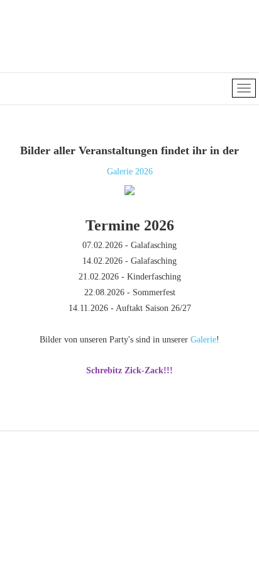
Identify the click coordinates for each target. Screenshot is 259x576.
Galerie (203, 339)
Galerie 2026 (130, 171)
